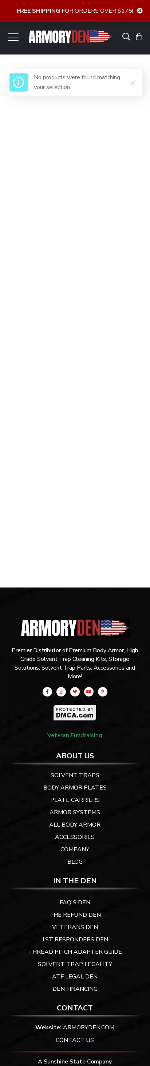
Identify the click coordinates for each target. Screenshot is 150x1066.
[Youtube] (89, 691)
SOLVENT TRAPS (75, 775)
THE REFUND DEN (75, 915)
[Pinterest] (102, 691)
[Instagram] (61, 691)
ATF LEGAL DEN (75, 977)
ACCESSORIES (75, 837)
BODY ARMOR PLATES (75, 788)
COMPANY (74, 849)
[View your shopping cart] (138, 36)
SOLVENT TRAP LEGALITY (75, 964)
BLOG (75, 862)
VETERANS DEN (75, 927)
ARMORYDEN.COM (88, 1027)
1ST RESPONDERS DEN (75, 940)
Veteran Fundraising (74, 735)
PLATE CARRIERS (75, 800)
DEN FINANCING (75, 989)
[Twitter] (75, 691)
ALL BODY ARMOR (74, 825)
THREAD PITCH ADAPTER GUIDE (75, 952)
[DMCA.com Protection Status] (75, 710)
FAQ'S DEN (75, 902)
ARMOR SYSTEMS (75, 812)
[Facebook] (47, 691)
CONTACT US (75, 1040)
